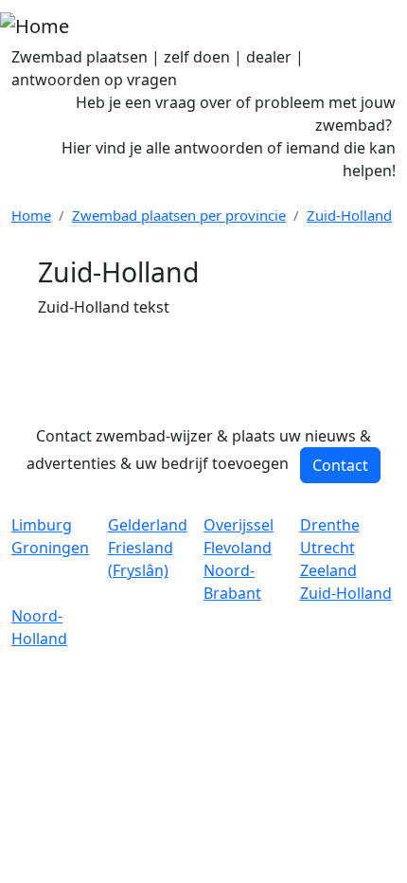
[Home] (34, 26)
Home (31, 215)
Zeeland (328, 570)
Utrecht (327, 547)
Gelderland (147, 524)
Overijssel (239, 524)
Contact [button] (340, 465)
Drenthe (330, 524)
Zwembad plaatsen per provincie (179, 215)
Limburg (41, 524)
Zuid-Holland (349, 215)
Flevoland (238, 547)
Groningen (50, 547)
